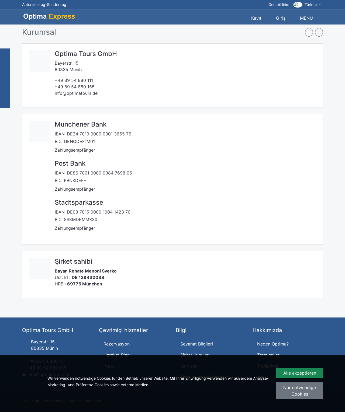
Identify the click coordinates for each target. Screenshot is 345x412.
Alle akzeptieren (299, 373)
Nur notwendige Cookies (299, 391)
